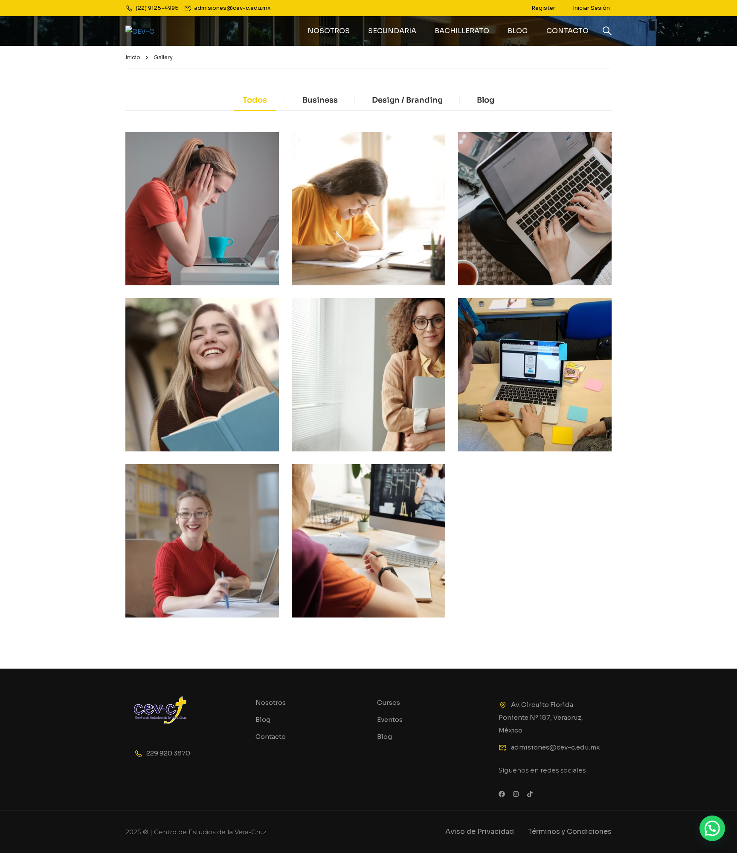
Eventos (390, 719)
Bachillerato (462, 30)
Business (320, 100)
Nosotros (329, 30)
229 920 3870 (168, 753)
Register (543, 7)
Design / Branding (407, 100)
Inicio (132, 57)
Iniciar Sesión (591, 7)
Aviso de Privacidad (479, 831)
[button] (712, 828)
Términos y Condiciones (570, 831)
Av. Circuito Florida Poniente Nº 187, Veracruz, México (541, 717)
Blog (518, 30)
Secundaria (392, 30)
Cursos (388, 702)
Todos (255, 100)
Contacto (567, 30)
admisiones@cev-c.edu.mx (555, 747)
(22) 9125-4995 (157, 7)
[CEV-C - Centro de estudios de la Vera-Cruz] (158, 31)
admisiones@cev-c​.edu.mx (232, 7)
